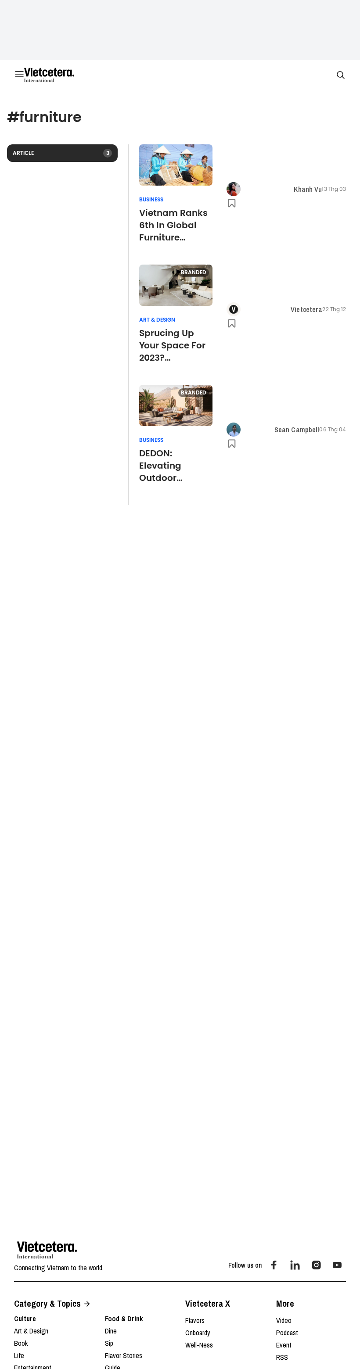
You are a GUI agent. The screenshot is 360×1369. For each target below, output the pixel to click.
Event (284, 1345)
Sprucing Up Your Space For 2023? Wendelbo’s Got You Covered (174, 345)
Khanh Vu (308, 189)
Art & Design (157, 320)
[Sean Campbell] (234, 430)
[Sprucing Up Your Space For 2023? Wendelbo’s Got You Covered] (175, 285)
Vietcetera (306, 309)
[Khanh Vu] (234, 189)
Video (284, 1320)
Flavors (195, 1320)
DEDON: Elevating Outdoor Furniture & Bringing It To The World (168, 465)
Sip (109, 1343)
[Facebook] (274, 1265)
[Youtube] (337, 1265)
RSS (282, 1357)
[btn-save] (232, 203)
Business (151, 200)
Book (21, 1343)
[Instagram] (316, 1265)
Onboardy (197, 1332)
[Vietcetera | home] (47, 1250)
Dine (111, 1331)
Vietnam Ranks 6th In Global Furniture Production (173, 225)
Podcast (287, 1332)
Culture (25, 1318)
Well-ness (199, 1345)
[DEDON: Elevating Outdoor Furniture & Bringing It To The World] (175, 405)
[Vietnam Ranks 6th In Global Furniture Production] (175, 165)
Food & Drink (124, 1318)
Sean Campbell (297, 429)
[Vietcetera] (234, 309)
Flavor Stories (123, 1355)
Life (19, 1355)
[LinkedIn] (295, 1265)
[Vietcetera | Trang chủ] (49, 75)
